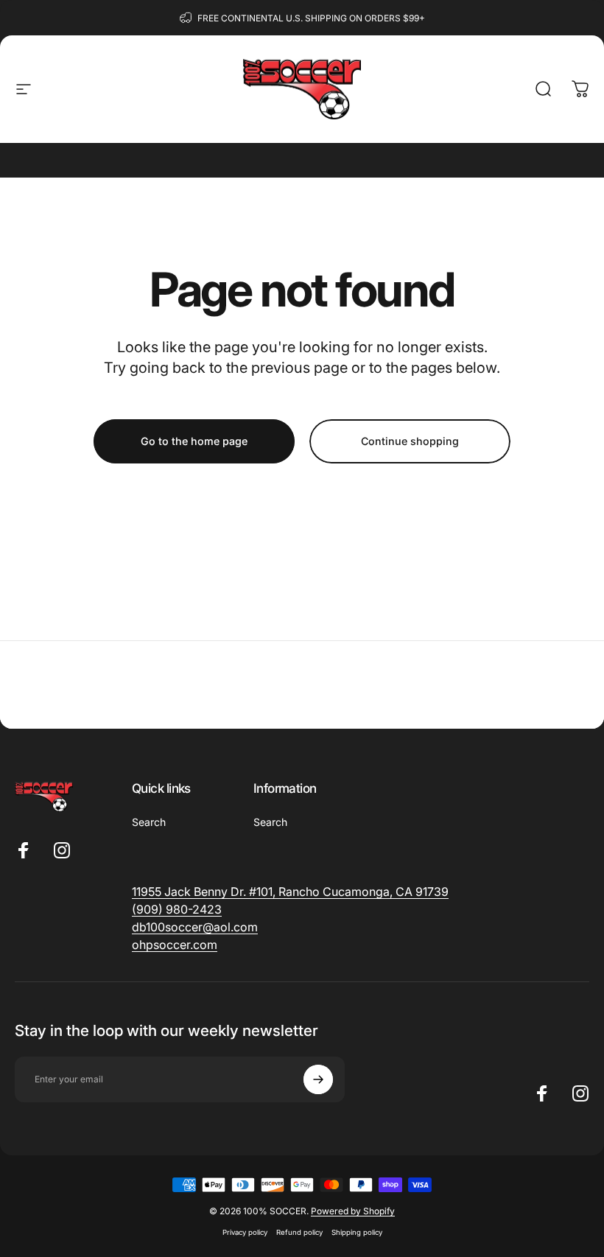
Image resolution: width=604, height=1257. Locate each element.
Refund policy (299, 1232)
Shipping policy (356, 1232)
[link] (177, 909)
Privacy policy (244, 1232)
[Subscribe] (318, 1079)
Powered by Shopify (353, 1210)
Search (149, 822)
